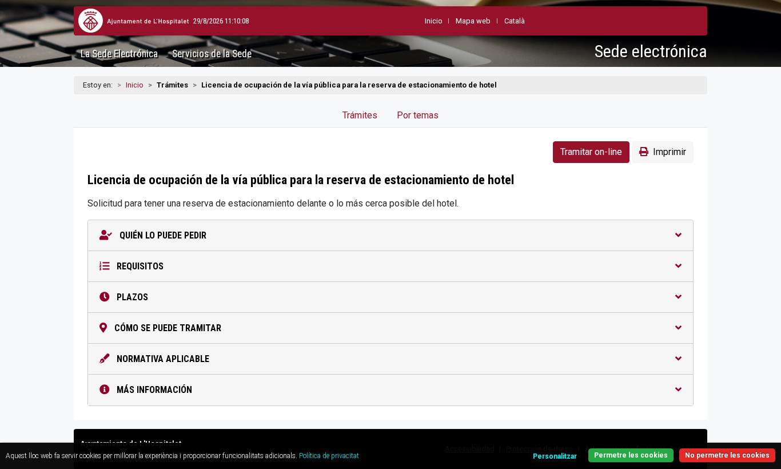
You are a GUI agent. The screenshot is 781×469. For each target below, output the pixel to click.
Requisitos (139, 266)
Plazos (131, 297)
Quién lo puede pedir (161, 235)
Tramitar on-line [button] (591, 151)
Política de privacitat (329, 456)
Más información (153, 389)
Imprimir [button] (669, 151)
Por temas (418, 115)
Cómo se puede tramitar (166, 328)
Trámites (359, 115)
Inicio (135, 85)
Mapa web (473, 21)
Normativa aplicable (161, 358)
